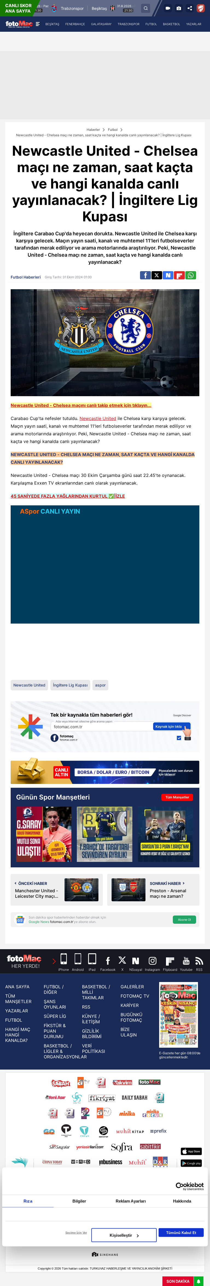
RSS (86, 1007)
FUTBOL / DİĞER (54, 989)
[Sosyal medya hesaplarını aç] (190, 8)
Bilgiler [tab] (79, 1201)
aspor (100, 685)
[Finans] (105, 771)
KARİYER (130, 1005)
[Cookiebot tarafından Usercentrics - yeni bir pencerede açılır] (180, 1187)
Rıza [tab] (28, 1201)
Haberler (93, 130)
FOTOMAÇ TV (135, 996)
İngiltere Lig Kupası (70, 685)
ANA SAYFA (17, 986)
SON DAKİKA (178, 1281)
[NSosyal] (168, 275)
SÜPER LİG (55, 1016)
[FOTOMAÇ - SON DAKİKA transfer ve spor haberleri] (19, 24)
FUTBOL (13, 1020)
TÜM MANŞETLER (18, 998)
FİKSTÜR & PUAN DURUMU (55, 1031)
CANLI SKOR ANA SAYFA (18, 8)
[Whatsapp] (190, 275)
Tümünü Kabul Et (181, 1232)
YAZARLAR (16, 1010)
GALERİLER (132, 986)
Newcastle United (98, 418)
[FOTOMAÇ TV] (168, 8)
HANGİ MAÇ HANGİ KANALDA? (17, 1035)
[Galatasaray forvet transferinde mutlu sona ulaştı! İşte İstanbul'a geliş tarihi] (43, 834)
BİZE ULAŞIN (129, 1032)
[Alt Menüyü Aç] (37, 24)
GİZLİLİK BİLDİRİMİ (91, 1033)
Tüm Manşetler (177, 797)
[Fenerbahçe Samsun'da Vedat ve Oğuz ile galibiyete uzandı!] (165, 834)
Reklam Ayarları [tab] (131, 1201)
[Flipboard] (179, 275)
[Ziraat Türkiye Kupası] (201, 8)
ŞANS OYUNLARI (55, 1004)
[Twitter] (156, 275)
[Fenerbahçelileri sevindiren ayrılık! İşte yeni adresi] (104, 834)
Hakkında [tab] (182, 1201)
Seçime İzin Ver (76, 1232)
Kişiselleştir (121, 1235)
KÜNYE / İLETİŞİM (91, 1018)
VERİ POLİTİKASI (93, 1048)
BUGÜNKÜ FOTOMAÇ (131, 1017)
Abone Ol (184, 920)
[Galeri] (179, 8)
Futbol (113, 130)
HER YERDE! (25, 966)
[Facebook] (145, 275)
